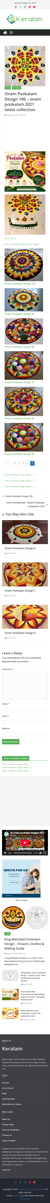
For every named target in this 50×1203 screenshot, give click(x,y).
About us (6, 1119)
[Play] (5, 853)
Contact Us (7, 1135)
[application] (25, 842)
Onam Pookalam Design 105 (19, 496)
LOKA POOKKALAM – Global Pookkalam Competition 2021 (25, 504)
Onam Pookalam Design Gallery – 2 (19, 480)
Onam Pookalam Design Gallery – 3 (19, 474)
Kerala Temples (8, 1140)
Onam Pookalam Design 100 (20, 283)
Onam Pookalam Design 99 (19, 313)
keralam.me (7, 1152)
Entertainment (8, 1099)
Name (6, 703)
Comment (7, 669)
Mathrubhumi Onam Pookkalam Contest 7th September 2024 (31, 1013)
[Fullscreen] (44, 853)
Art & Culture (8, 1088)
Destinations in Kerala (11, 1104)
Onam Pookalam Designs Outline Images (22, 244)
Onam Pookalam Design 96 (19, 418)
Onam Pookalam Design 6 (20, 633)
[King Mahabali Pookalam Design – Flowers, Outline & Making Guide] (25, 918)
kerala (23, 115)
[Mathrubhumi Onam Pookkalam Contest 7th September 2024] (10, 1015)
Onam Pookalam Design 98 (19, 346)
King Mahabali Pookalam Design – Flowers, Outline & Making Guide (24, 943)
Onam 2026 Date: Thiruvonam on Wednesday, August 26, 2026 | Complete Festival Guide (33, 995)
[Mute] (40, 853)
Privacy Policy (8, 1124)
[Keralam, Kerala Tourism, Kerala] (5, 33)
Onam (8, 88)
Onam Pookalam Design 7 (20, 590)
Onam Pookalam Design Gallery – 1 (19, 486)
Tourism (5, 1083)
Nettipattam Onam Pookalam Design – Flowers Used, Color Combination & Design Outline (33, 976)
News (4, 1093)
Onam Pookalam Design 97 (19, 382)
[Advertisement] (25, 134)
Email (5, 716)
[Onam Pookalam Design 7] (25, 564)
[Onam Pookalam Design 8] (25, 522)
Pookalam (16, 88)
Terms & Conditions (10, 1130)
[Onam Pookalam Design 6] (25, 606)
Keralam (12, 1048)
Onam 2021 (9, 238)
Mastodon (6, 1170)
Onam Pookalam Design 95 (19, 453)
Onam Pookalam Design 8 (20, 548)
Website (6, 728)
